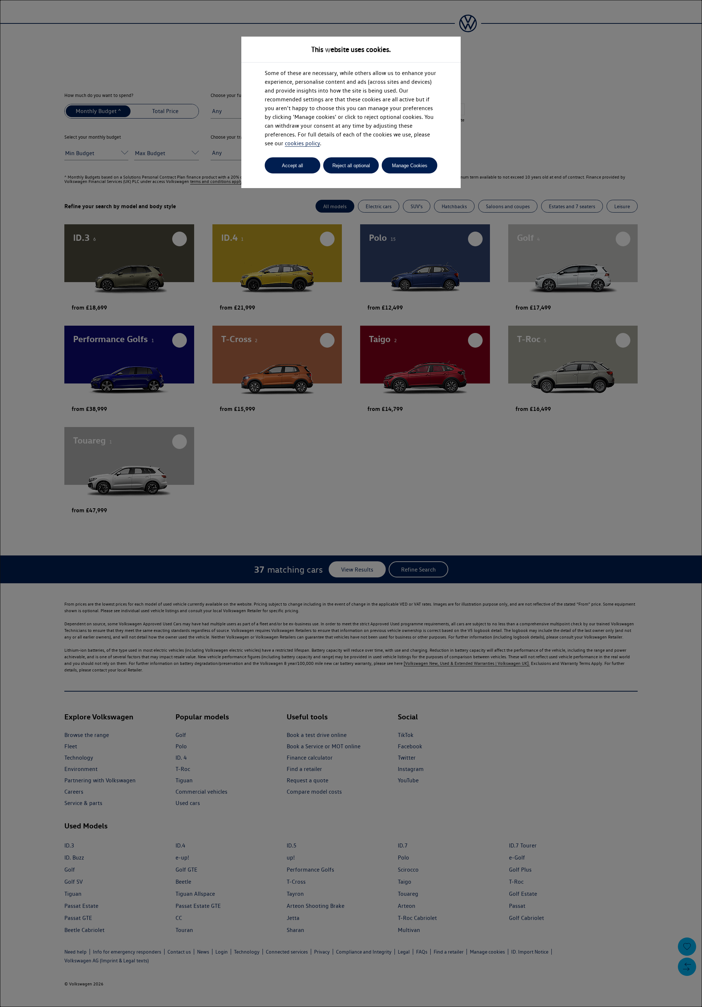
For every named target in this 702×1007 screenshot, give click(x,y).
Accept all (292, 165)
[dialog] (351, 503)
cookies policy (302, 143)
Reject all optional (351, 165)
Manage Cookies (409, 165)
